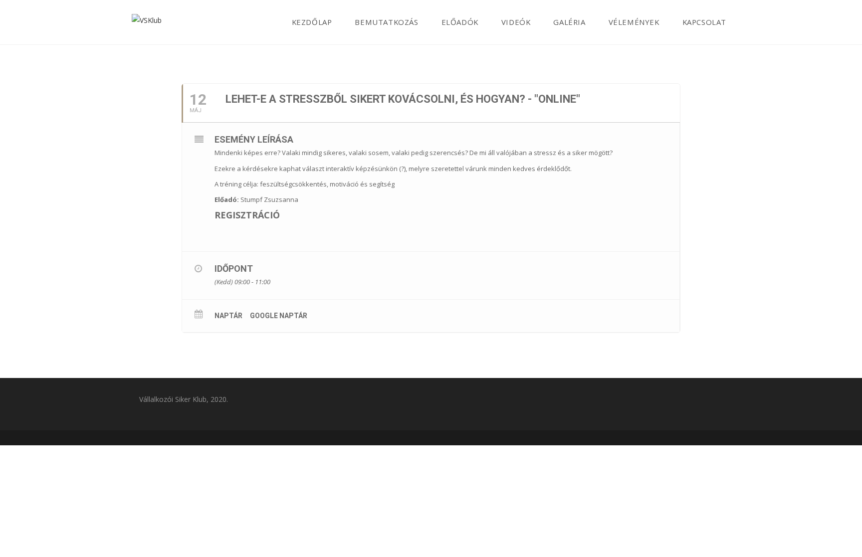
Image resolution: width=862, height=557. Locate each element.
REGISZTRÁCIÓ (247, 215)
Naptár (228, 316)
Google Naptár (278, 316)
